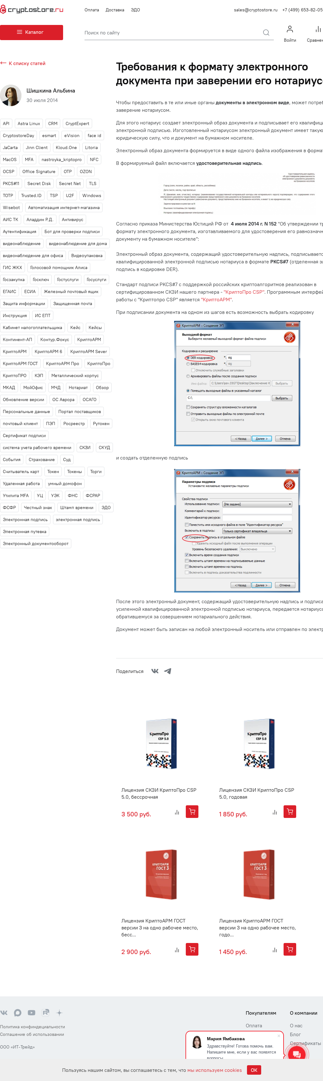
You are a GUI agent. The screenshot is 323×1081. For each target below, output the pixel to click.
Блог (295, 1034)
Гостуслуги (68, 279)
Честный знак (38, 507)
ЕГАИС (9, 291)
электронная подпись (78, 519)
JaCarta (10, 147)
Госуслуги (96, 279)
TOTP (8, 195)
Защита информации (24, 303)
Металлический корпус (75, 375)
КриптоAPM (89, 339)
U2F (70, 195)
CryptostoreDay (18, 135)
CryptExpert (77, 123)
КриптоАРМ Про (62, 363)
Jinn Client (37, 147)
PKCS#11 (11, 183)
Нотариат (78, 387)
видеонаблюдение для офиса (33, 255)
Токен (53, 471)
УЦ (40, 495)
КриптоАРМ (14, 351)
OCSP (8, 171)
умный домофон (65, 483)
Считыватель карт (21, 471)
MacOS (10, 159)
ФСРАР (93, 495)
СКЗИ (85, 447)
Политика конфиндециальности (32, 1027)
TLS (93, 183)
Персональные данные (26, 411)
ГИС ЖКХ (12, 267)
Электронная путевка (24, 531)
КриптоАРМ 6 (48, 351)
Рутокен (101, 423)
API (6, 123)
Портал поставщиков (79, 411)
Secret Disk (39, 183)
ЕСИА (30, 291)
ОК (254, 1070)
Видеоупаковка (87, 255)
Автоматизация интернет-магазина (64, 207)
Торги (96, 471)
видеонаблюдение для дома (78, 243)
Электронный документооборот (35, 543)
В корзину (192, 811)
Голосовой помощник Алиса (58, 267)
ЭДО (135, 10)
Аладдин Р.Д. (40, 219)
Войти (290, 40)
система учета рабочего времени (37, 447)
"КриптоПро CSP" (244, 292)
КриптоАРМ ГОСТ (20, 363)
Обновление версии (23, 399)
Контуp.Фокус (54, 339)
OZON (86, 171)
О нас (296, 1025)
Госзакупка (14, 279)
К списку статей (27, 63)
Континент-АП (17, 339)
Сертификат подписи (24, 435)
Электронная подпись (25, 519)
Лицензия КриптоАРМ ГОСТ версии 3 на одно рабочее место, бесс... (159, 927)
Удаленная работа (21, 483)
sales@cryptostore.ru (256, 10)
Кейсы (95, 327)
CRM (52, 123)
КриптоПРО (14, 375)
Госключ (41, 279)
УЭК (55, 495)
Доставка (115, 10)
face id (94, 135)
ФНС (73, 495)
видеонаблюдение (22, 243)
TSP (54, 195)
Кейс (75, 327)
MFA (29, 159)
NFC (94, 159)
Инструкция (15, 315)
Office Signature (39, 171)
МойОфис (33, 387)
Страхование (42, 459)
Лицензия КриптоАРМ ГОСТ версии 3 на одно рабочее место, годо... (257, 927)
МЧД (56, 387)
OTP (68, 171)
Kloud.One (66, 147)
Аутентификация (19, 231)
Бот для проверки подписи (72, 231)
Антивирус (72, 219)
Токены (74, 471)
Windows (91, 195)
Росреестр (74, 423)
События (12, 459)
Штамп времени (76, 507)
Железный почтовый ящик (71, 291)
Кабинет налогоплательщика (32, 327)
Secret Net (70, 183)
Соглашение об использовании (32, 1034)
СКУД (104, 447)
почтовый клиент (20, 423)
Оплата (92, 10)
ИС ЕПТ (42, 315)
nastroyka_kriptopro (62, 159)
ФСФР (9, 507)
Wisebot (11, 207)
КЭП (39, 375)
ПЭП (50, 423)
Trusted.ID (31, 195)
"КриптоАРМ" (216, 299)
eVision (71, 135)
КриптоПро (98, 363)
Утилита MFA (16, 495)
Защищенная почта (72, 303)
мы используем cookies (214, 1070)
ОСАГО (90, 399)
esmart (49, 135)
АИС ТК (10, 219)
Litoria (91, 147)
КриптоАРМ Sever (88, 351)
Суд (67, 459)
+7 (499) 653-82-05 (302, 10)
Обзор (102, 387)
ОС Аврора (63, 399)
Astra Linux (29, 123)
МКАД (9, 387)
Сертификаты (305, 1043)
